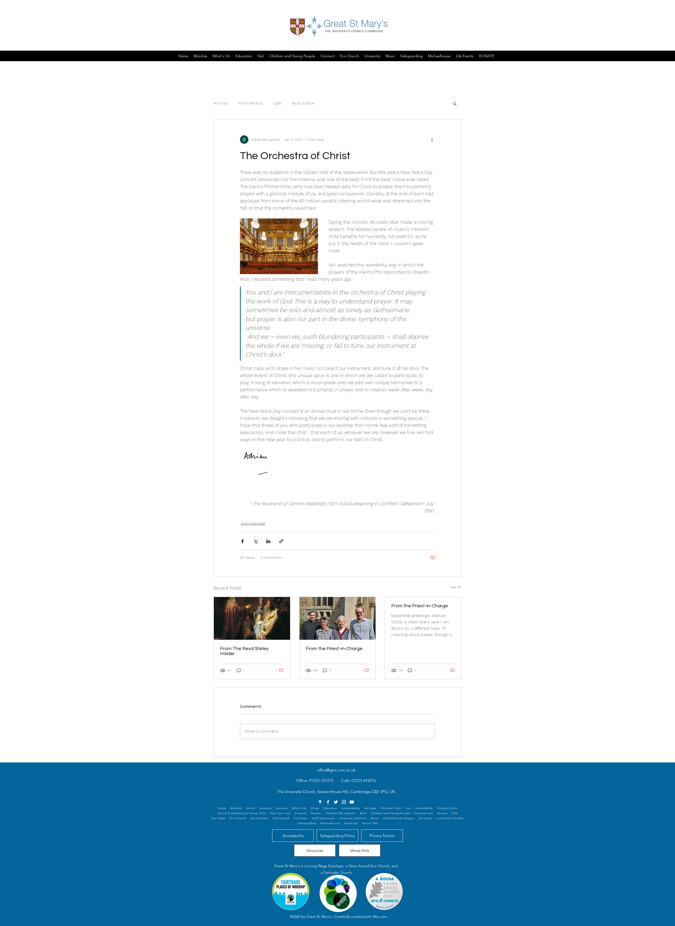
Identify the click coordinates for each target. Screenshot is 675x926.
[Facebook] (328, 802)
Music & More (303, 103)
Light (277, 103)
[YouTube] (351, 802)
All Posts (221, 103)
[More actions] (432, 139)
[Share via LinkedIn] (268, 541)
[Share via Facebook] (242, 541)
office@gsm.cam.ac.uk (336, 769)
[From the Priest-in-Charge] (338, 618)
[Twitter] (336, 802)
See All (455, 587)
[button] (454, 103)
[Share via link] (281, 541)
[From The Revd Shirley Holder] (252, 618)
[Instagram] (343, 802)
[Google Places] (320, 802)
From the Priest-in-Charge (334, 648)
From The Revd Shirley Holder (244, 651)
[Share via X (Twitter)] (255, 541)
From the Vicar (251, 103)
